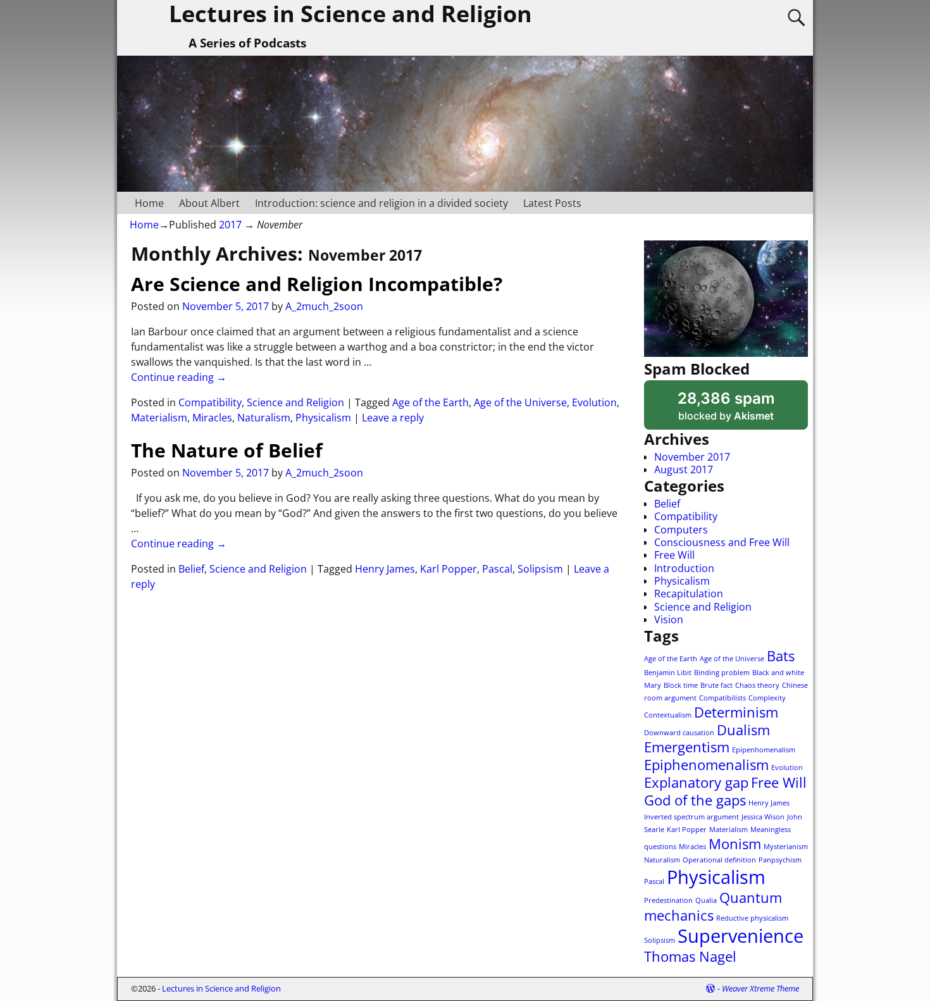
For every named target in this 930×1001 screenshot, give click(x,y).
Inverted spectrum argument (691, 816)
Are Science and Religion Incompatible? (316, 284)
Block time (681, 685)
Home (149, 203)
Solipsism (540, 569)
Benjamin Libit (667, 672)
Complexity (767, 697)
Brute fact (716, 685)
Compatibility (210, 402)
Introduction (684, 568)
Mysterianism (786, 846)
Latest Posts (552, 203)
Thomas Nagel (690, 956)
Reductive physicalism (752, 918)
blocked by (743, 409)
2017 (230, 225)
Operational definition (719, 859)
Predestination (668, 900)
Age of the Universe (520, 402)
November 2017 (692, 457)
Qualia (706, 900)
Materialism (159, 418)
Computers (681, 530)
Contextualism (667, 715)
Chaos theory (757, 685)
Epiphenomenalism (706, 764)
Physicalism (323, 418)
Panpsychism (780, 859)
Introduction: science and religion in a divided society (381, 203)
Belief (191, 569)
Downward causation (679, 732)
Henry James (385, 569)
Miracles (212, 418)
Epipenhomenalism (763, 749)
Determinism (736, 712)
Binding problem (722, 672)
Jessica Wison (762, 816)
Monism (735, 844)
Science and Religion (295, 402)
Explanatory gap (696, 782)
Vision (668, 619)
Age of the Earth (430, 402)
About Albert (209, 203)
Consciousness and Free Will (722, 542)
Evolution (594, 402)
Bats (781, 656)
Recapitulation (688, 593)
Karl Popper (448, 569)
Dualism (743, 730)
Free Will (674, 555)
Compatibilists (722, 697)
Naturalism (263, 418)
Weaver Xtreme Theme (760, 988)
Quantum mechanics (713, 906)
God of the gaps (695, 800)
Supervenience (740, 935)
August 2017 (683, 469)
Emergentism (686, 747)
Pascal (497, 569)
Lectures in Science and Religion (221, 988)
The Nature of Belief (227, 450)
